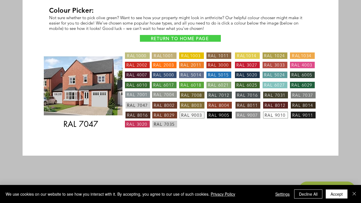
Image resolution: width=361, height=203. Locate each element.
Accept (337, 194)
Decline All (308, 194)
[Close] (354, 193)
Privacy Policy (223, 194)
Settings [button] (282, 194)
